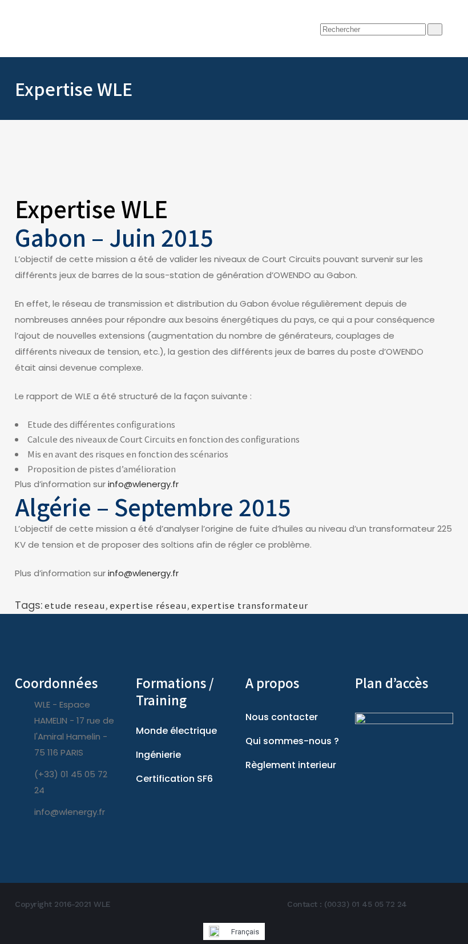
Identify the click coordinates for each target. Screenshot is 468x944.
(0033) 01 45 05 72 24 (365, 904)
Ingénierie (158, 754)
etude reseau (75, 605)
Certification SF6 (174, 778)
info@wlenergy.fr (143, 484)
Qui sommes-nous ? (292, 741)
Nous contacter (281, 717)
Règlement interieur (290, 765)
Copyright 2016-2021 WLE (63, 904)
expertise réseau (148, 605)
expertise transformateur (249, 605)
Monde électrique (176, 730)
